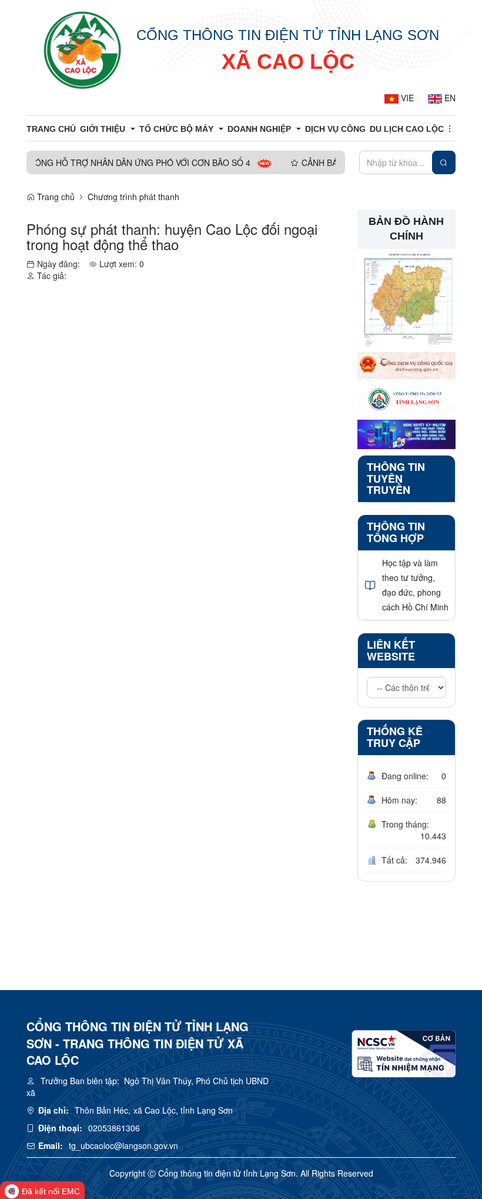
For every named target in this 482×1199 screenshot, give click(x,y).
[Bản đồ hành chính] (406, 296)
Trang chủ (55, 196)
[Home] (82, 50)
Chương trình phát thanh (133, 196)
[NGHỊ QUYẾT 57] (406, 433)
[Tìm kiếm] (444, 162)
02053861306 (114, 1128)
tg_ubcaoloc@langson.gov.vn (123, 1145)
